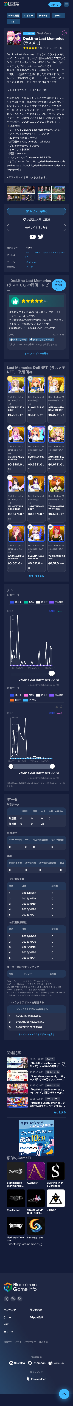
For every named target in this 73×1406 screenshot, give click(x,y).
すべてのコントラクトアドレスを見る (36, 1034)
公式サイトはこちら (36, 227)
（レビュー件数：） (53, 48)
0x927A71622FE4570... (30, 1027)
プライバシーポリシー (25, 1341)
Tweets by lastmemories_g (25, 1244)
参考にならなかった (42, 339)
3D (26, 257)
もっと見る (60, 1112)
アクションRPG (32, 252)
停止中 (29, 267)
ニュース (9, 1331)
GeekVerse (31, 262)
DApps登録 (36, 1317)
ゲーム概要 (13, 15)
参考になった (19, 339)
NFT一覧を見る (36, 576)
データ (58, 15)
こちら (38, 89)
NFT (14, 21)
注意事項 (43, 1341)
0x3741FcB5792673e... (29, 1016)
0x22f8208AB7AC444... (30, 1021)
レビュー (28, 15)
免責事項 (8, 1341)
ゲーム (7, 1317)
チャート (43, 15)
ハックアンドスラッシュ (53, 252)
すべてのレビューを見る (36, 353)
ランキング (10, 1309)
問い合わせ (36, 1309)
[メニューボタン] (66, 4)
